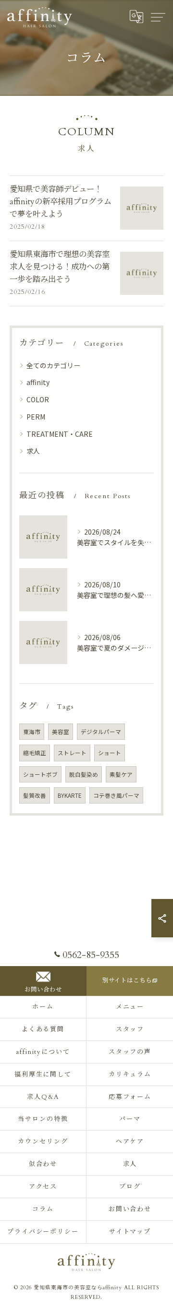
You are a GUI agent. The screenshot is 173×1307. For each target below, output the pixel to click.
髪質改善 (34, 795)
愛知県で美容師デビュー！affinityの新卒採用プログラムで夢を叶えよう (60, 202)
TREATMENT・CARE (59, 434)
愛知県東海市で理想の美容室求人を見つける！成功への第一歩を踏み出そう (60, 267)
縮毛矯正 (34, 753)
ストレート (72, 753)
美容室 (60, 731)
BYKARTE (70, 795)
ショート (109, 753)
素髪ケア (121, 774)
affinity (37, 382)
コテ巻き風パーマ (116, 795)
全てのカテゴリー (53, 365)
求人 (33, 450)
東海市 (31, 731)
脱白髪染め (83, 774)
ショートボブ (40, 774)
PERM (35, 416)
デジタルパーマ (101, 731)
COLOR (37, 399)
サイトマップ (130, 1231)
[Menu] (158, 16)
